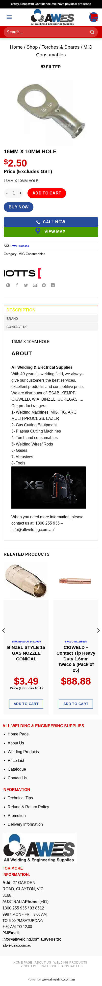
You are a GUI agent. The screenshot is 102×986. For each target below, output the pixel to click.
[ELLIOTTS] (22, 273)
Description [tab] (21, 310)
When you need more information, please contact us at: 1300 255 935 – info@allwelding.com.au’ (47, 523)
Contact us (72, 966)
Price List (16, 760)
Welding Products (23, 752)
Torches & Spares (61, 47)
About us (43, 962)
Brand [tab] (12, 319)
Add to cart (46, 193)
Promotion (17, 815)
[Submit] (92, 32)
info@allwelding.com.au (23, 939)
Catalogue (17, 769)
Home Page (18, 734)
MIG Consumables (32, 254)
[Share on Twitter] (26, 285)
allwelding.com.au (16, 945)
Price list (29, 966)
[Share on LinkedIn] (53, 285)
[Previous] (4, 640)
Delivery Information (25, 824)
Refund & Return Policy (28, 807)
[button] (9, 17)
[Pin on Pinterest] (44, 285)
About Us (16, 743)
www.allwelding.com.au (58, 979)
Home (16, 47)
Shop (32, 47)
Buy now (19, 207)
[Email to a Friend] (35, 285)
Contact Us (17, 778)
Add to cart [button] (26, 704)
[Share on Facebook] (17, 285)
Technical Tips (20, 798)
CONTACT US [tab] (17, 327)
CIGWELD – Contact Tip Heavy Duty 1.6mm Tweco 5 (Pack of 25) (75, 659)
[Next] (98, 640)
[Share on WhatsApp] (8, 285)
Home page (22, 962)
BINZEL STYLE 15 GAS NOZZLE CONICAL (26, 653)
